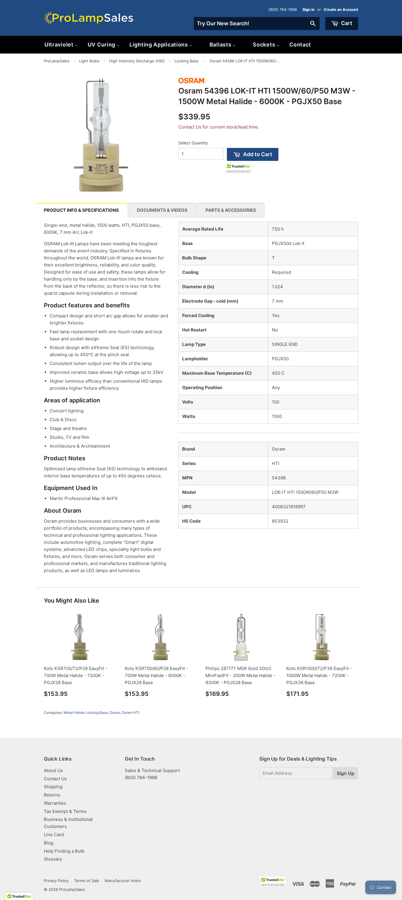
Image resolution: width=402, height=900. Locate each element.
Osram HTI (130, 712)
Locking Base (187, 61)
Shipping (53, 786)
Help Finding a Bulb (64, 851)
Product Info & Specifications (81, 210)
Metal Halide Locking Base (86, 712)
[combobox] (257, 23)
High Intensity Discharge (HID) (137, 61)
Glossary (53, 859)
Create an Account (341, 9)
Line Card (54, 834)
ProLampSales (56, 61)
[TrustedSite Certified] (238, 168)
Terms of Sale (86, 880)
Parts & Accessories (230, 210)
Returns (52, 795)
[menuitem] (61, 44)
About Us (53, 770)
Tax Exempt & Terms (65, 811)
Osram (114, 712)
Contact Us (55, 778)
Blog (48, 843)
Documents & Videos (162, 210)
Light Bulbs (89, 61)
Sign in (309, 9)
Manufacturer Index (123, 880)
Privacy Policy (56, 880)
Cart (346, 23)
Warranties (55, 803)
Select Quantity (193, 142)
